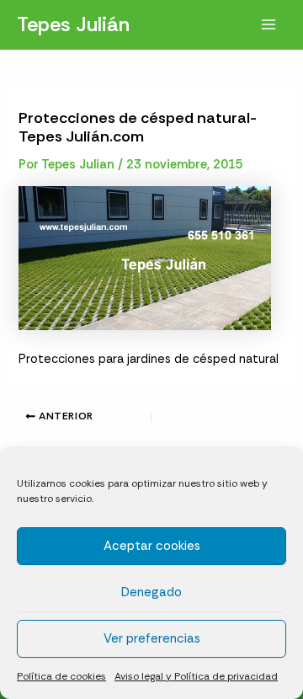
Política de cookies (61, 676)
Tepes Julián (73, 24)
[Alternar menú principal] (268, 24)
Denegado (151, 592)
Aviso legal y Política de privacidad (196, 676)
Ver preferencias (152, 638)
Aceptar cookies (152, 545)
